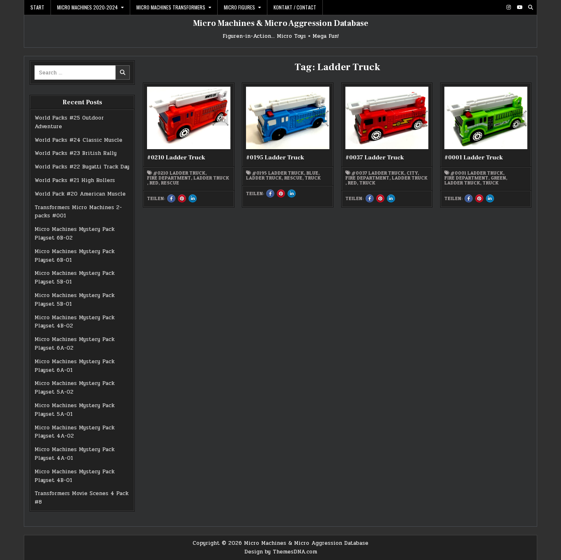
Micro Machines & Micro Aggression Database (280, 23)
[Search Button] (530, 7)
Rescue (170, 182)
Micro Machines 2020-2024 (87, 7)
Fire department (169, 177)
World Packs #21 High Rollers (74, 180)
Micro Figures (239, 7)
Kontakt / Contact (295, 7)
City (412, 173)
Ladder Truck (211, 177)
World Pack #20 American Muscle (80, 194)
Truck (313, 177)
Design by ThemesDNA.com (280, 552)
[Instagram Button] (508, 7)
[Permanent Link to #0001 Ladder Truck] (485, 118)
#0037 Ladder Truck (374, 157)
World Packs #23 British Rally (75, 153)
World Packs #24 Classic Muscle (78, 140)
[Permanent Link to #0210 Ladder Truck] (188, 118)
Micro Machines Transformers (170, 7)
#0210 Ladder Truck (176, 157)
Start (37, 7)
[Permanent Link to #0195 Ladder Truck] (287, 118)
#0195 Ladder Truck (275, 157)
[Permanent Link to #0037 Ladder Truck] (386, 118)
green (498, 177)
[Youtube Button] (519, 7)
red (154, 182)
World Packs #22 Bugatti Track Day (81, 167)
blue (312, 173)
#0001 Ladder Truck (473, 157)
